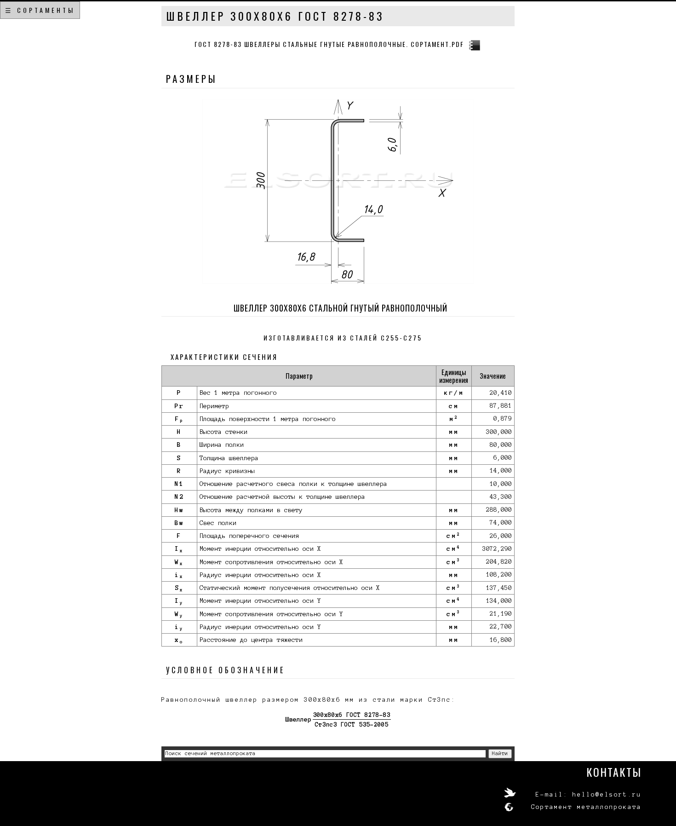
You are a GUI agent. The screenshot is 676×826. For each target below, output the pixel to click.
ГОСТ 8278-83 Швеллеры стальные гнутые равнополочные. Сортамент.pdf (329, 44)
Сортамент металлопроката (586, 807)
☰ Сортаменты (40, 10)
